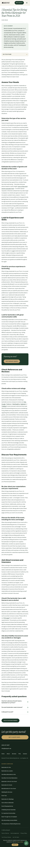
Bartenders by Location (7, 771)
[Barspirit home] (6, 2)
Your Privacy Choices (6, 837)
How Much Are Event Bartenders (9, 778)
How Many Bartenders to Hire (9, 774)
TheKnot (8, 404)
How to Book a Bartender (8, 802)
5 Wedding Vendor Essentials (8, 809)
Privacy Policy (24, 833)
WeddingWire (16, 404)
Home (3, 753)
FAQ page (6, 618)
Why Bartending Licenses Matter (9, 820)
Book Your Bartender (10, 720)
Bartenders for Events (7, 785)
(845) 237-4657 (6, 745)
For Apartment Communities (8, 813)
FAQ (19, 753)
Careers (25, 753)
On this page (7, 54)
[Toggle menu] (26, 2)
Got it (15, 844)
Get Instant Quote (12, 361)
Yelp (25, 402)
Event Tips (4, 795)
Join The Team (16, 837)
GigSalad (23, 404)
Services (14, 753)
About (8, 753)
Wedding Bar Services (7, 792)
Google (4, 404)
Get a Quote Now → (15, 737)
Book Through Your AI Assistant (9, 816)
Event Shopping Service (7, 806)
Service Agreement (15, 833)
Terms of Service (5, 833)
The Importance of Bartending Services (11, 823)
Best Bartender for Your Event (9, 788)
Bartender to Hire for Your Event (9, 781)
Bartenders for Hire (6, 767)
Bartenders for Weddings (8, 799)
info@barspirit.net (6, 748)
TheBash (4, 406)
